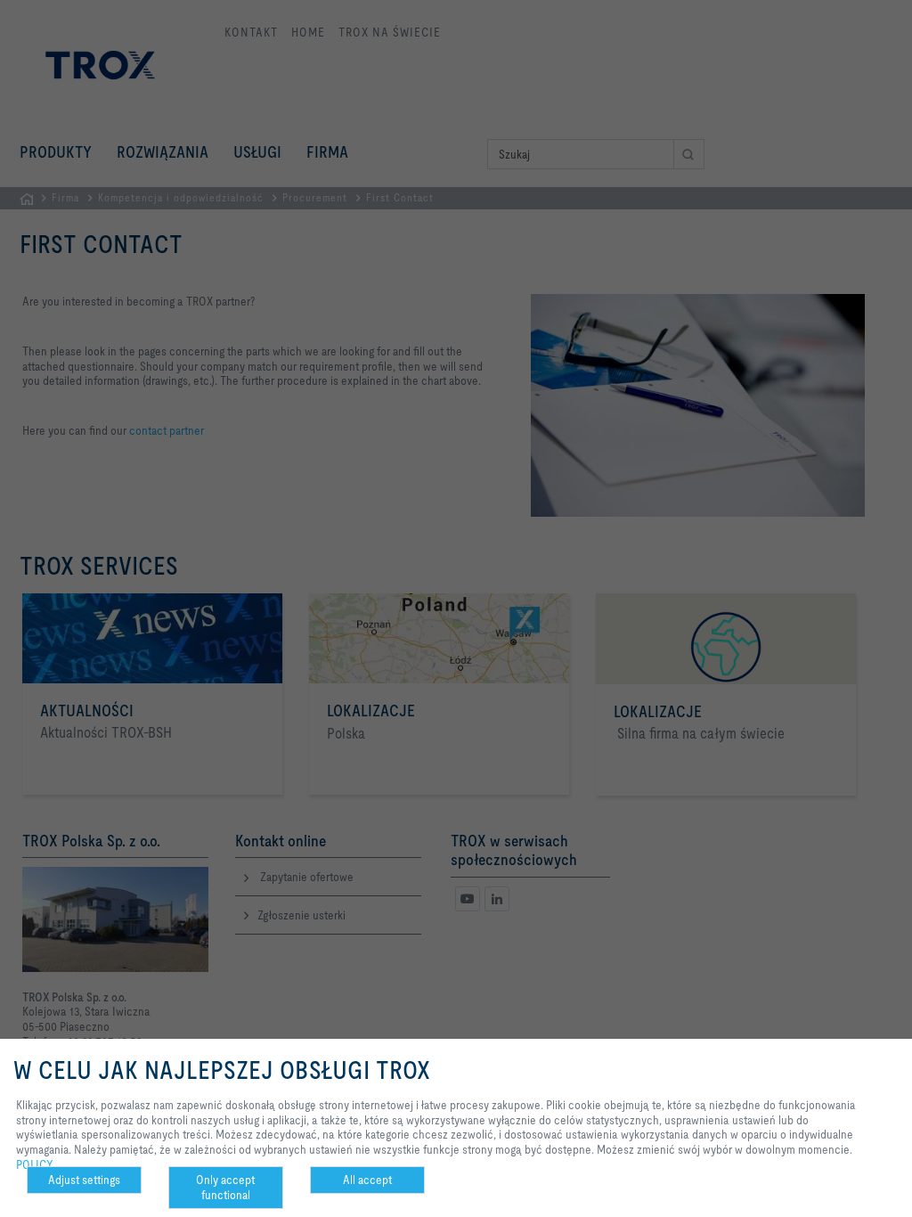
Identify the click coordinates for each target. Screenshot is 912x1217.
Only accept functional (225, 1187)
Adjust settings (84, 1179)
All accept (367, 1179)
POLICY (34, 1164)
